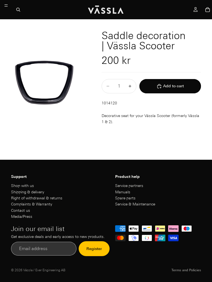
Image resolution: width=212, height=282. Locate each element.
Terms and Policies (186, 270)
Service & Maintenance (135, 204)
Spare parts (125, 198)
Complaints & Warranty (31, 204)
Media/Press (21, 216)
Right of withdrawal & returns (36, 198)
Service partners (129, 185)
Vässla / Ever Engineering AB (44, 270)
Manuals (122, 191)
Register (94, 248)
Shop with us (22, 185)
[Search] (18, 10)
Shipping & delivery (27, 191)
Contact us (20, 210)
